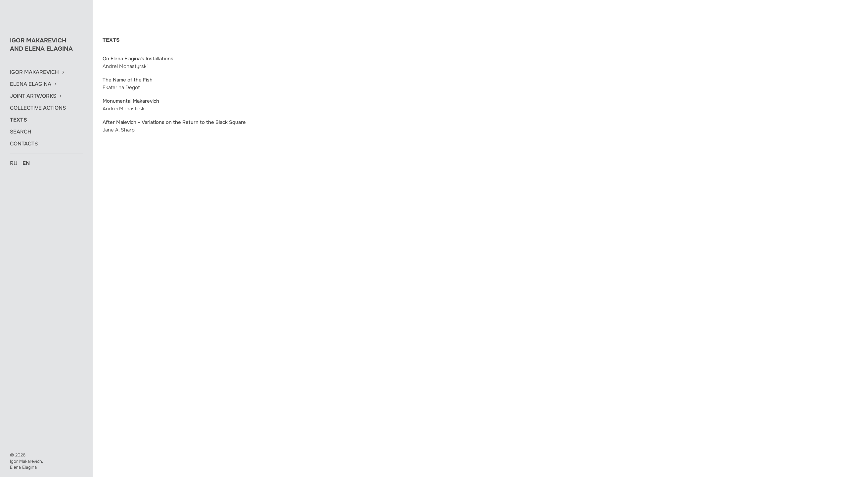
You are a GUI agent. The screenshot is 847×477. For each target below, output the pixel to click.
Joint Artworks (33, 96)
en (26, 163)
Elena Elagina (30, 84)
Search (20, 131)
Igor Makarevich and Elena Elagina (41, 44)
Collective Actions (38, 108)
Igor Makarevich (34, 72)
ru (14, 163)
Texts (18, 120)
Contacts (24, 143)
